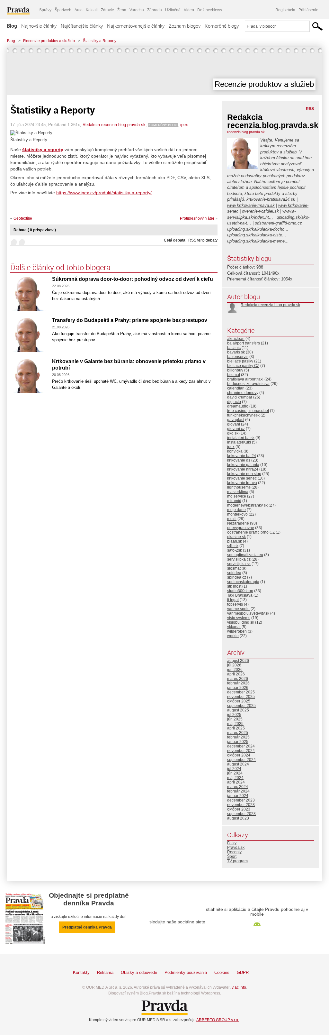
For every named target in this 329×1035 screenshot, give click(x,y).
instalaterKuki (239, 442)
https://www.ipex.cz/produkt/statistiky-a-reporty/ (104, 192)
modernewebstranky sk (247, 505)
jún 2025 (235, 719)
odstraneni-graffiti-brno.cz (278, 223)
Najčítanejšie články (82, 26)
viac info (239, 987)
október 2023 (238, 809)
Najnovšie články (39, 26)
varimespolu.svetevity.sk (248, 613)
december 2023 (241, 800)
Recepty (234, 852)
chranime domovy (242, 392)
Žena (121, 10)
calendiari (236, 388)
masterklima (237, 492)
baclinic (234, 347)
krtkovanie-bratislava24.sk (270, 199)
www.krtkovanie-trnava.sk (251, 205)
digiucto (234, 401)
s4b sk (232, 546)
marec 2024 (237, 786)
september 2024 (241, 759)
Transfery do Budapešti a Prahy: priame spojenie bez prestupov (129, 320)
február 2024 (238, 791)
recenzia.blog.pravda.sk (246, 132)
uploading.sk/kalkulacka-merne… (258, 241)
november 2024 (241, 750)
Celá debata (174, 240)
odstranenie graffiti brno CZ (251, 532)
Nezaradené (238, 523)
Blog (12, 25)
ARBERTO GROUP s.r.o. (217, 1020)
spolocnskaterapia (243, 582)
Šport (231, 856)
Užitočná (173, 10)
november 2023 (241, 804)
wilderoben (237, 631)
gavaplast (235, 419)
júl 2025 (234, 714)
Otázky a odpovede (139, 972)
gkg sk (232, 433)
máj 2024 (235, 777)
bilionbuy (235, 370)
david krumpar (239, 397)
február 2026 (238, 683)
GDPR (243, 972)
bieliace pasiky (240, 361)
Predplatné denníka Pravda (87, 927)
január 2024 (237, 795)
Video (189, 10)
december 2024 (241, 746)
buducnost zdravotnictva (248, 383)
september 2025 (241, 705)
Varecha (136, 10)
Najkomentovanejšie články (135, 26)
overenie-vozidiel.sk (260, 211)
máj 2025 (235, 723)
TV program (237, 861)
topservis (235, 604)
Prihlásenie (308, 10)
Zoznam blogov (184, 26)
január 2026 (237, 687)
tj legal (233, 600)
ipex (184, 124)
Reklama (105, 972)
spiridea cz (236, 577)
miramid (234, 501)
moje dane (236, 510)
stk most (234, 586)
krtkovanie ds (238, 460)
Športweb (63, 10)
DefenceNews (209, 10)
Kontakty (81, 972)
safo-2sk (234, 550)
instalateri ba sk (240, 437)
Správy (45, 10)
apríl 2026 (236, 674)
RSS (310, 108)
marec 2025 (237, 732)
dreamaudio (237, 406)
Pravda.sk (236, 847)
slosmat (234, 568)
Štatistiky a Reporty (99, 41)
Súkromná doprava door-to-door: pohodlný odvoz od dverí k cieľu (132, 279)
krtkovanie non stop (244, 474)
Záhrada (154, 10)
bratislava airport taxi (245, 379)
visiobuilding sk (240, 622)
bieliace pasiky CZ (243, 365)
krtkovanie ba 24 (241, 455)
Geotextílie (22, 218)
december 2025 (241, 692)
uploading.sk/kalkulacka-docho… (258, 229)
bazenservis (237, 356)
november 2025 (241, 696)
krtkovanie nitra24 (242, 469)
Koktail (92, 10)
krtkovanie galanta (243, 465)
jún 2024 (235, 773)
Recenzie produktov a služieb (49, 41)
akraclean (236, 338)
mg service (236, 496)
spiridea (234, 573)
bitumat (233, 374)
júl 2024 (234, 768)
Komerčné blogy (222, 26)
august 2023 (238, 818)
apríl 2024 (236, 782)
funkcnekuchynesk (243, 415)
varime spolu (238, 609)
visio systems (238, 618)
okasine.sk (236, 537)
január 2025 (237, 741)
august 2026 (238, 660)
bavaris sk (236, 352)
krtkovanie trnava (242, 483)
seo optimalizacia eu (245, 555)
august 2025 (238, 710)
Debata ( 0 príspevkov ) (34, 230)
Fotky (231, 843)
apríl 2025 (236, 728)
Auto (79, 10)
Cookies (221, 972)
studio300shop (240, 591)
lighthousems (239, 487)
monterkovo (237, 514)
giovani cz (236, 428)
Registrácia (285, 10)
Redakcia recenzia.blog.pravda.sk (114, 124)
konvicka (235, 451)
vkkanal (234, 627)
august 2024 (238, 764)
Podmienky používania (185, 972)
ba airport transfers (243, 343)
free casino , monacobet (248, 410)
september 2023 (241, 813)
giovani (233, 424)
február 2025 (238, 737)
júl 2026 (234, 665)
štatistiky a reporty (42, 149)
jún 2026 (235, 669)
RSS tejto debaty (203, 240)
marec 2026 (237, 678)
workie (233, 636)
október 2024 (238, 755)
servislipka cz (239, 559)
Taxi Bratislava (240, 595)
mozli (231, 519)
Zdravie (107, 10)
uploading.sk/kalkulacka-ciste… (256, 235)
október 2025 (238, 701)
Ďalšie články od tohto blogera (60, 267)
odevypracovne (240, 528)
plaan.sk (234, 541)
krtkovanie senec (242, 478)
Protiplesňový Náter (197, 218)
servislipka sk (239, 564)
